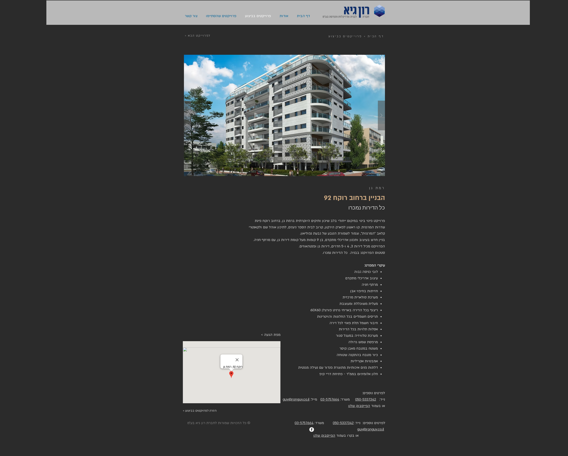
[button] (284, 115)
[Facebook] (311, 429)
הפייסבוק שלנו (359, 405)
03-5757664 (329, 399)
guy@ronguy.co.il (370, 429)
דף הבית (376, 36)
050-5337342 (365, 399)
